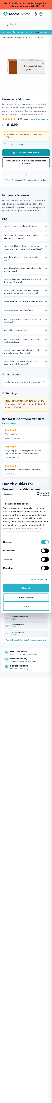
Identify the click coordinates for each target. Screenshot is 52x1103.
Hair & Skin (31, 37)
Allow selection (26, 597)
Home (6, 37)
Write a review (42, 119)
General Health (17, 37)
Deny (25, 606)
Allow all (26, 588)
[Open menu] (46, 13)
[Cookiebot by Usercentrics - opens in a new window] (37, 494)
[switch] (45, 550)
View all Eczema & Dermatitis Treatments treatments (26, 162)
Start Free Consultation (28, 152)
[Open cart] (41, 14)
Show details (37, 579)
